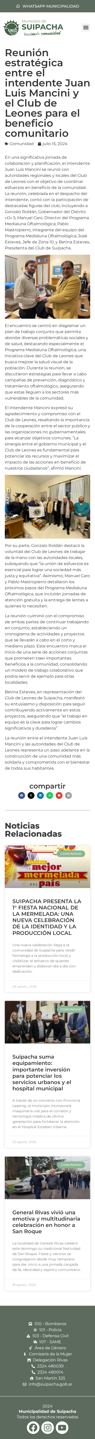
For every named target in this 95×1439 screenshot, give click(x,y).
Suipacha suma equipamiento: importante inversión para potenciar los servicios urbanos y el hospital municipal (41, 1073)
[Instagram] (47, 1427)
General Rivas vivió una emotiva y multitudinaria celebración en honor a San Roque (46, 1222)
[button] (86, 27)
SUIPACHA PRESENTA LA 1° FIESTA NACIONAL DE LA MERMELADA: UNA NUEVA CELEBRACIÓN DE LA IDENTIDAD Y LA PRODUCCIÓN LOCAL (46, 917)
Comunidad (22, 143)
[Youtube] (62, 1427)
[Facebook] (33, 1427)
